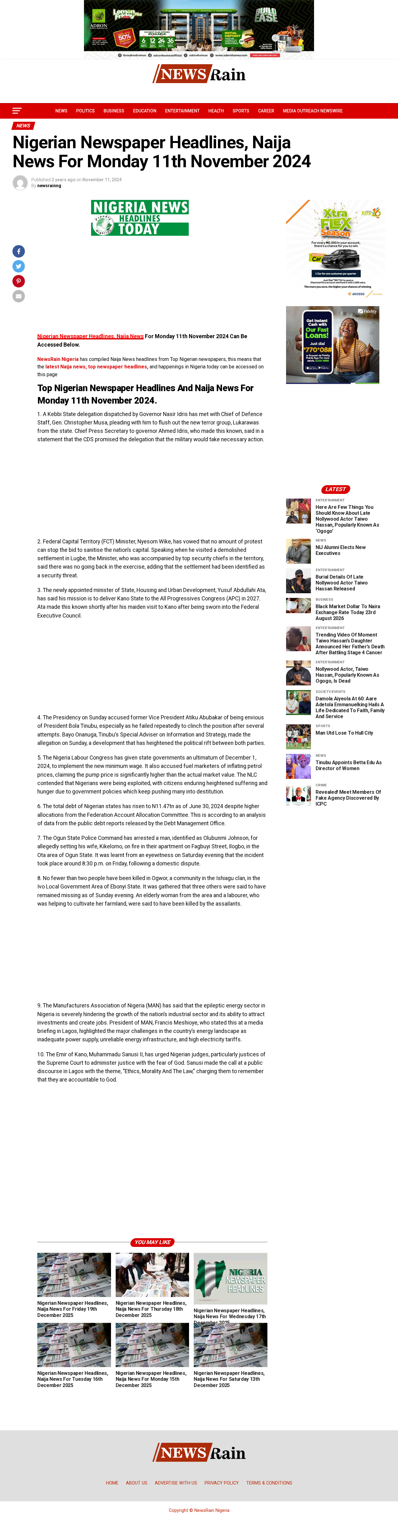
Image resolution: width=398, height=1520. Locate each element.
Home (112, 1483)
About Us (136, 1483)
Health (216, 110)
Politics (85, 110)
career (266, 110)
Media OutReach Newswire (313, 110)
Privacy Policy (222, 1483)
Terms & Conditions (269, 1483)
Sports (241, 110)
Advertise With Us (176, 1483)
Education (144, 110)
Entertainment (182, 110)
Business (114, 110)
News (61, 110)
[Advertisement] (152, 288)
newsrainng (49, 185)
